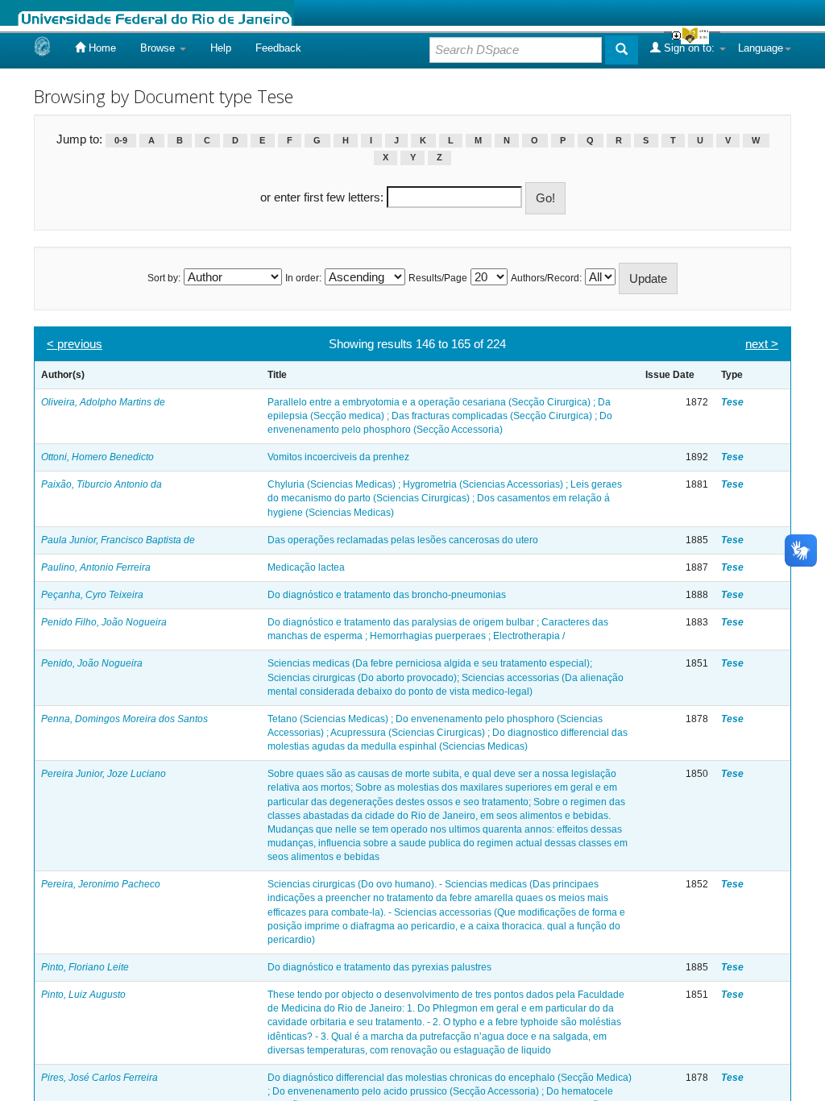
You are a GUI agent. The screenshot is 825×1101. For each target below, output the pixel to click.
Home (100, 48)
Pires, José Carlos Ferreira (99, 1077)
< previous (74, 344)
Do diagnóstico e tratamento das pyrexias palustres (379, 967)
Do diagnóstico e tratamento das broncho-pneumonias (386, 594)
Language (760, 48)
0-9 (120, 140)
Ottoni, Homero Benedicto (97, 457)
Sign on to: (689, 48)
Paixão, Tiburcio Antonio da (101, 484)
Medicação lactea (306, 567)
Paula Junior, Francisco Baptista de (118, 540)
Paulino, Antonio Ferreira (96, 567)
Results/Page (437, 278)
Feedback (278, 48)
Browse (159, 48)
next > (761, 344)
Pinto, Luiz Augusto (83, 994)
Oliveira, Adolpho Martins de (103, 402)
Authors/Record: (546, 278)
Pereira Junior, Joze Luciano (103, 773)
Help (220, 48)
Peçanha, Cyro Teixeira (92, 594)
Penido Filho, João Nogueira (104, 622)
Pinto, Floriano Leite (85, 967)
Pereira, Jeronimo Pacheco (100, 884)
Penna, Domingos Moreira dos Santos (124, 719)
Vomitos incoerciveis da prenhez (338, 457)
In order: (303, 278)
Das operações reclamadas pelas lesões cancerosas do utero (402, 540)
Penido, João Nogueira (92, 663)
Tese (732, 402)
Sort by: (163, 278)
